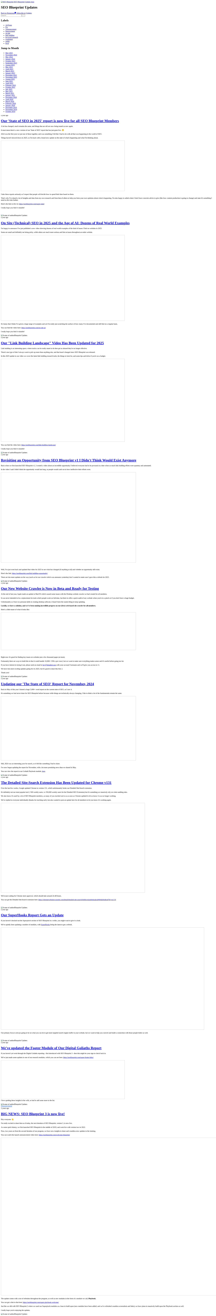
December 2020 (11, 97)
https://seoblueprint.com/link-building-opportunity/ (30, 573)
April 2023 (9, 69)
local (7, 43)
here (43, 771)
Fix (6, 27)
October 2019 (10, 111)
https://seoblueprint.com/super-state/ (31, 204)
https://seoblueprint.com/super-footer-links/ (78, 1057)
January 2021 (10, 95)
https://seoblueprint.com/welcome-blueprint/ (54, 1135)
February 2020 (10, 103)
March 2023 (9, 71)
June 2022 (9, 81)
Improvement (10, 31)
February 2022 (10, 85)
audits (7, 41)
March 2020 (9, 101)
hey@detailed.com (49, 665)
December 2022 (11, 75)
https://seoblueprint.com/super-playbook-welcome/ (41, 1302)
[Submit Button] (23, 15)
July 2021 (8, 89)
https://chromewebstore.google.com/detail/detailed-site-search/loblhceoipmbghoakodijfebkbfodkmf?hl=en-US (77, 900)
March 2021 (9, 93)
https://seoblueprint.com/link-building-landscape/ (38, 445)
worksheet (9, 39)
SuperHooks (45, 925)
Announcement (10, 29)
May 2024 (9, 57)
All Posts (8, 25)
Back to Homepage (8, 13)
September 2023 (11, 63)
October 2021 (10, 87)
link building (9, 35)
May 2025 (9, 53)
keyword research (11, 37)
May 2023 (9, 67)
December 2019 (11, 107)
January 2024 (10, 59)
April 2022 (9, 83)
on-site (7, 33)
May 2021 (9, 91)
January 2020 (10, 105)
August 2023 (10, 65)
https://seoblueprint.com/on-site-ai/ (33, 328)
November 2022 (11, 77)
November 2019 (11, 109)
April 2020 (9, 99)
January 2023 (10, 73)
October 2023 (10, 61)
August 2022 (10, 79)
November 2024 (11, 55)
